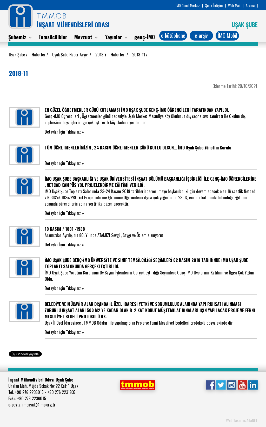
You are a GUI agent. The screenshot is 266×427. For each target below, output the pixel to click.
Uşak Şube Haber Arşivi (71, 54)
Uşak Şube (17, 54)
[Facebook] (210, 384)
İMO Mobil (227, 35)
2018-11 (139, 54)
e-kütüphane (173, 35)
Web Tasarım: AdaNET (242, 420)
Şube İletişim (214, 5)
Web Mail (234, 5)
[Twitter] (221, 384)
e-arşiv (201, 35)
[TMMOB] (137, 384)
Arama (250, 5)
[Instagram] (231, 384)
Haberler (39, 54)
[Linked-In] (253, 384)
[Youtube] (242, 384)
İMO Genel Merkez (188, 5)
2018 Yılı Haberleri (111, 54)
